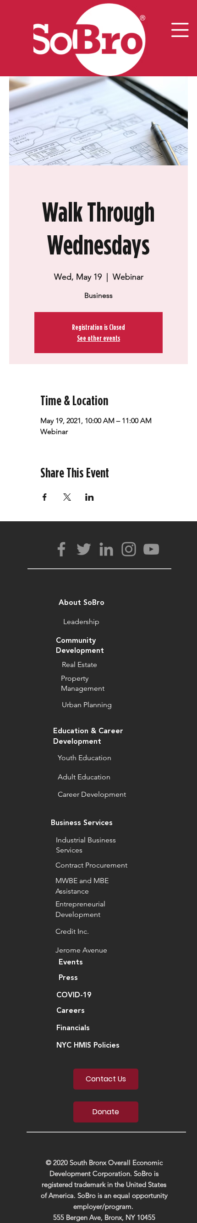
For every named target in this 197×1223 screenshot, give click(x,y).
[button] (180, 30)
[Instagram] (128, 549)
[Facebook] (61, 549)
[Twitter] (83, 549)
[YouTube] (151, 549)
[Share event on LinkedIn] (89, 497)
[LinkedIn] (106, 549)
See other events (98, 338)
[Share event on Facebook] (44, 497)
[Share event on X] (67, 497)
